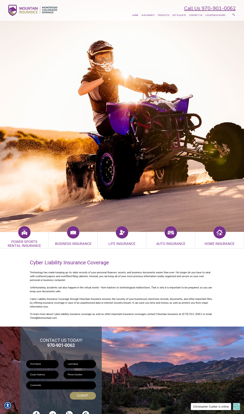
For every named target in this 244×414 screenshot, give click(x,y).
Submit (82, 396)
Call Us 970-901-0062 (210, 8)
